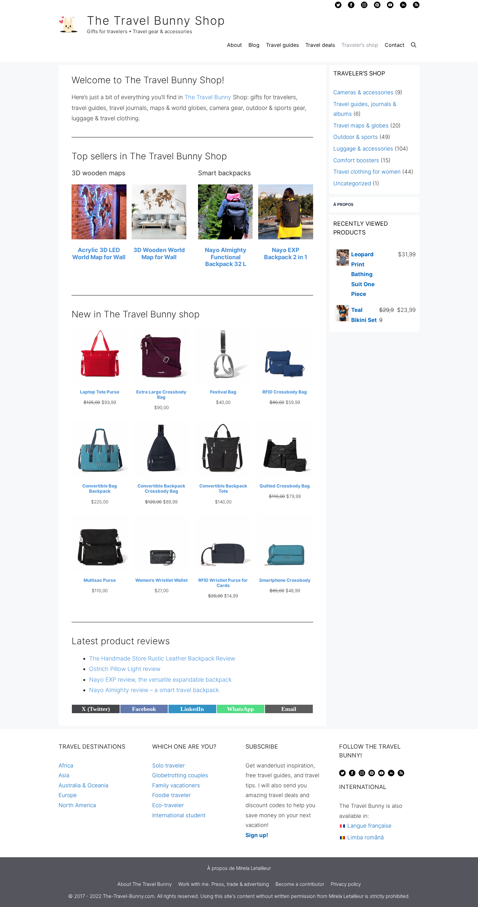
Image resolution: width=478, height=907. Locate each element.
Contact (395, 45)
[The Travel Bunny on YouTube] (390, 6)
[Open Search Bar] (413, 45)
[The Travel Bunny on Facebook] (351, 6)
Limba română (365, 837)
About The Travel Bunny (144, 884)
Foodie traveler (171, 795)
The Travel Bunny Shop (156, 20)
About (234, 45)
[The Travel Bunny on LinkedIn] (403, 6)
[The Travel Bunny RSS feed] (401, 774)
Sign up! (257, 835)
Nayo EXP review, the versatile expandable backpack (160, 679)
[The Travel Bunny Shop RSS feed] (416, 6)
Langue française (369, 825)
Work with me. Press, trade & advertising (223, 884)
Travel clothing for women (367, 171)
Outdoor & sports (355, 137)
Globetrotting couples (180, 775)
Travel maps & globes (361, 125)
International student (179, 815)
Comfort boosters (356, 160)
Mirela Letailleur (346, 896)
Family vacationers (176, 785)
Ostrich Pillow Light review (124, 668)
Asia (64, 775)
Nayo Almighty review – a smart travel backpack (154, 690)
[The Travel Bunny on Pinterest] (377, 6)
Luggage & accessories (363, 148)
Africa (66, 765)
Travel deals (320, 45)
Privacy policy (346, 884)
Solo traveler (168, 765)
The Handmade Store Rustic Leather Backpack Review (162, 658)
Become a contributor (299, 884)
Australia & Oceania (83, 785)
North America (77, 805)
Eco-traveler (168, 805)
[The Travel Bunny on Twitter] (338, 6)
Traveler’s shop (359, 45)
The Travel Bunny (207, 97)
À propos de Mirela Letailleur (239, 868)
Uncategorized (352, 183)
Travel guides (282, 45)
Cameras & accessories (363, 92)
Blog (253, 45)
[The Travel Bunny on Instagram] (364, 6)
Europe (68, 795)
